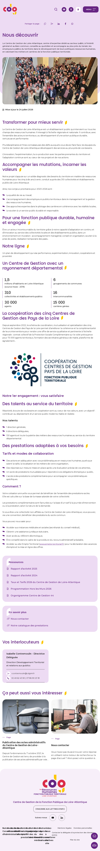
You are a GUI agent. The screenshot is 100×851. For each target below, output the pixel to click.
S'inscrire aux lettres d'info (50, 809)
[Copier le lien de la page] (45, 24)
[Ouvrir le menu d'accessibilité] (71, 9)
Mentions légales (65, 828)
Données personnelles (83, 828)
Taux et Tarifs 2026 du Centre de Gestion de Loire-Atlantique (45, 582)
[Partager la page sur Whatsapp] (72, 24)
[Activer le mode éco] (64, 9)
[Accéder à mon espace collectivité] (78, 9)
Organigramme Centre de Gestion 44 (32, 595)
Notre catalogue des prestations (29, 625)
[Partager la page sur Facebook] (65, 24)
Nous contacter (20, 618)
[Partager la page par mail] (52, 24)
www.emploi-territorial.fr (52, 544)
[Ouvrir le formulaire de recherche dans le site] (55, 9)
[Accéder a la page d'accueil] (9, 9)
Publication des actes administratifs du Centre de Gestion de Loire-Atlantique (23, 745)
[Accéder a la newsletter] (94, 836)
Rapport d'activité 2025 (24, 568)
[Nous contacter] (94, 845)
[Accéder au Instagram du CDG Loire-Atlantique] (53, 817)
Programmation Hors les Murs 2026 (31, 588)
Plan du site (75, 840)
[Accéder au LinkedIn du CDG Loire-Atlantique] (62, 817)
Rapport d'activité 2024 (24, 575)
